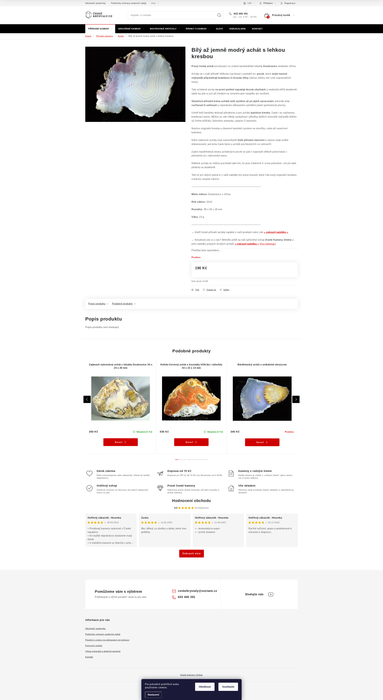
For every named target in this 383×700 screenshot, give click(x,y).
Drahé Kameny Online (191, 675)
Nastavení (153, 694)
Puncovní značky (93, 645)
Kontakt (89, 657)
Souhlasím (228, 686)
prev (87, 399)
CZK (249, 3)
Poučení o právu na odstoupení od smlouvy (107, 640)
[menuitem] (100, 28)
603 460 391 (240, 13)
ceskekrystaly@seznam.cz (197, 590)
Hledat (219, 15)
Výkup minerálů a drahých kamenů (103, 651)
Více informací (268, 244)
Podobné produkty (122, 303)
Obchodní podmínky (95, 3)
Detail (119, 442)
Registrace (289, 3)
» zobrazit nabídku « (276, 232)
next (296, 399)
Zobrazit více (191, 553)
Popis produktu (96, 303)
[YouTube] (270, 594)
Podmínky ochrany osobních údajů (128, 3)
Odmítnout (205, 686)
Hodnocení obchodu (191, 500)
